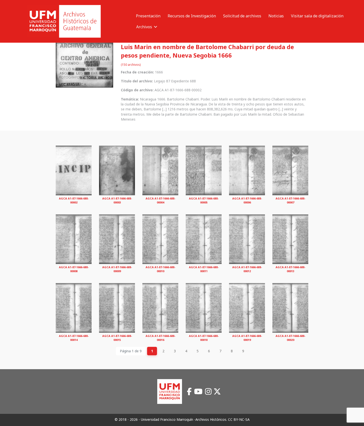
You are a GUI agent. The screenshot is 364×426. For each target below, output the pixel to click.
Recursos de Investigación (192, 16)
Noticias (276, 16)
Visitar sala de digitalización (317, 16)
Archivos (144, 27)
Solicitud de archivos (242, 16)
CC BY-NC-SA (239, 419)
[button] (155, 26)
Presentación (148, 16)
